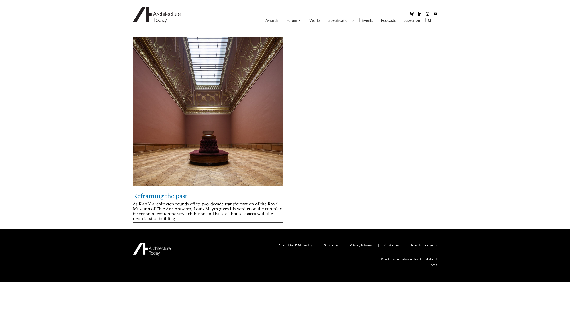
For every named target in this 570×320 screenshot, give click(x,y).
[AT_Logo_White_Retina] (152, 244)
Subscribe (331, 245)
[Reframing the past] (208, 111)
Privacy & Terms (361, 245)
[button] (430, 20)
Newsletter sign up (424, 245)
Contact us (391, 245)
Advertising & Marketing (295, 245)
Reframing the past (160, 196)
